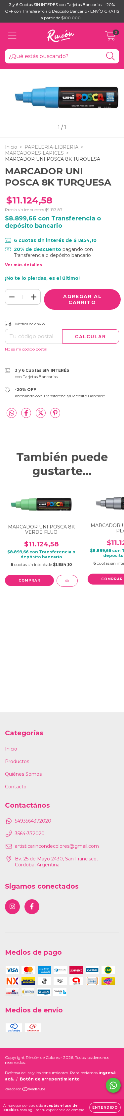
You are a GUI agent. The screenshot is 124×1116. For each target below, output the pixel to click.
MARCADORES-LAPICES (34, 153)
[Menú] (12, 36)
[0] (110, 37)
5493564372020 (33, 821)
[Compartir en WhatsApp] (12, 413)
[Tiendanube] (25, 1089)
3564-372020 (30, 834)
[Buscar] (110, 56)
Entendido (105, 1107)
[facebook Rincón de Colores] (31, 906)
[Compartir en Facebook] (26, 416)
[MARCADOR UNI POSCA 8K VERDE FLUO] (67, 581)
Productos (17, 761)
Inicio (11, 147)
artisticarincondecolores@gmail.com (57, 846)
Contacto (15, 787)
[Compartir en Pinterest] (55, 416)
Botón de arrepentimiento (50, 1078)
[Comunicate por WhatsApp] (113, 1085)
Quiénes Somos (23, 774)
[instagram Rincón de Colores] (12, 906)
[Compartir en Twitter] (41, 416)
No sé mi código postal (26, 349)
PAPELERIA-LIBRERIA (51, 147)
